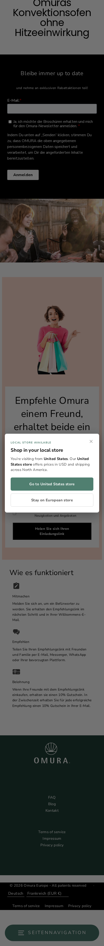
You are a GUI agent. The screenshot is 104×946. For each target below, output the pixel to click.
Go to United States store (51, 484)
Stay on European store (52, 500)
